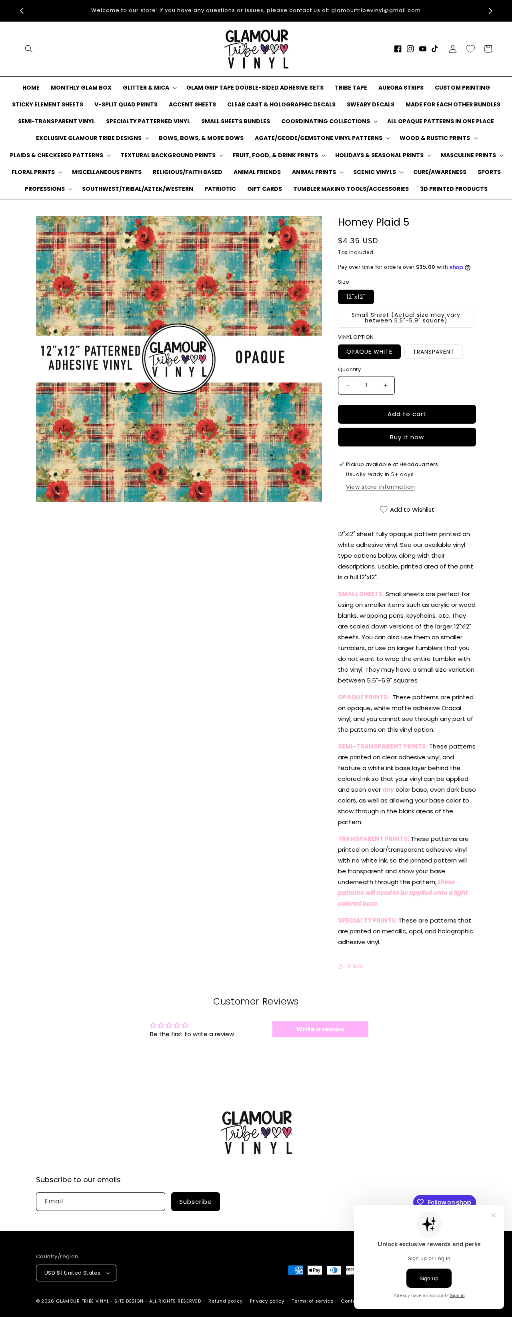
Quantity (349, 369)
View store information (380, 487)
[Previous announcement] (21, 11)
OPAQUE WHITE (369, 352)
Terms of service (312, 1301)
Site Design (129, 1301)
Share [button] (355, 966)
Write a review (320, 1029)
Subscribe (195, 1201)
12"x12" (356, 297)
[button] (29, 49)
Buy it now (407, 437)
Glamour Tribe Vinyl (82, 1301)
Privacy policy (267, 1301)
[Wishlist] (470, 49)
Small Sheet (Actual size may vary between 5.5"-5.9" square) (406, 317)
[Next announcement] (490, 11)
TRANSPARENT (433, 352)
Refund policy (225, 1301)
